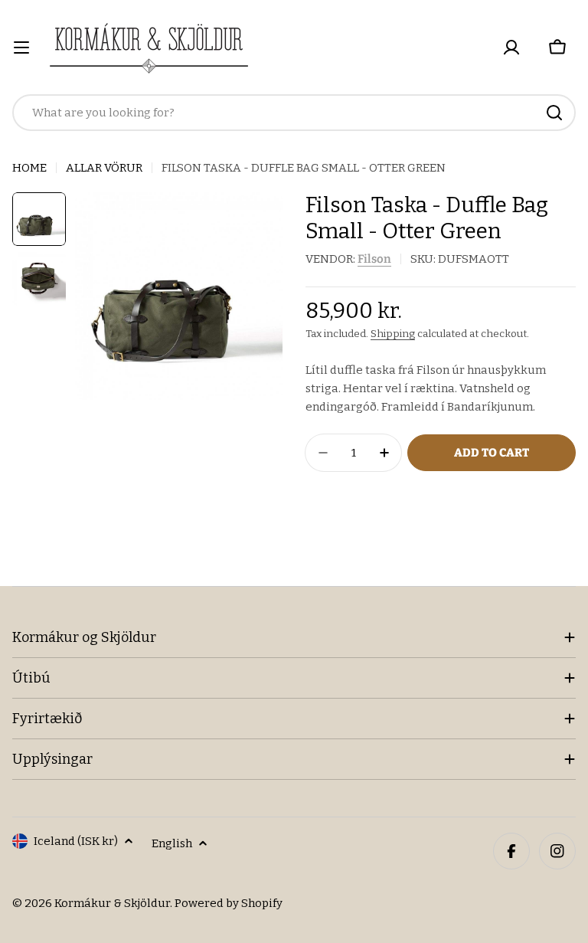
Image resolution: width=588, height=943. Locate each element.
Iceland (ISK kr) (76, 841)
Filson (374, 259)
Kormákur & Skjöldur (112, 903)
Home (29, 168)
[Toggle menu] (21, 47)
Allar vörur (104, 168)
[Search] (554, 112)
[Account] (511, 47)
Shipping (393, 333)
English (172, 843)
